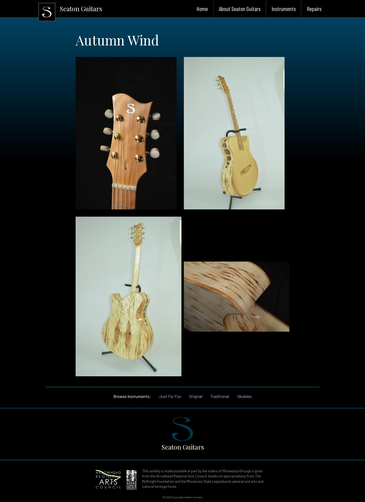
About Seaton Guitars (240, 8)
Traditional (219, 396)
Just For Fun (170, 396)
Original (195, 396)
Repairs (314, 8)
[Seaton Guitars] (47, 19)
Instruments (283, 8)
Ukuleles (244, 396)
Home (202, 8)
